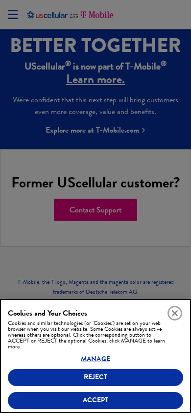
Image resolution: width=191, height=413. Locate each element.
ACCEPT (96, 400)
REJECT (96, 377)
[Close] (174, 313)
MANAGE (95, 359)
